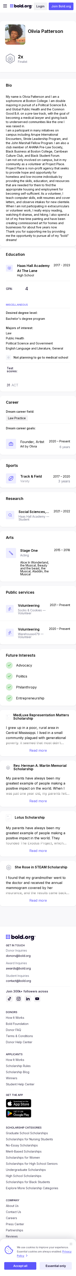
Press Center (15, 1224)
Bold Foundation (17, 1024)
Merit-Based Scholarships (24, 1151)
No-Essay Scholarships (22, 1145)
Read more (38, 750)
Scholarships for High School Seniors (32, 1163)
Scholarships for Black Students (28, 1182)
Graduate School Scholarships (27, 1133)
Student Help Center (20, 1084)
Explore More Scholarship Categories (32, 1188)
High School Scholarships (23, 1176)
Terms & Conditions (19, 1036)
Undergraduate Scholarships (26, 1170)
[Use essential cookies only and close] (71, 1244)
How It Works (15, 1017)
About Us (12, 1206)
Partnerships (14, 1230)
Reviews (12, 1236)
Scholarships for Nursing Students (29, 1139)
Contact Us (13, 1212)
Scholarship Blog (17, 1072)
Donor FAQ (13, 1030)
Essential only (56, 1266)
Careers (11, 1218)
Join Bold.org (61, 6)
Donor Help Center (19, 1042)
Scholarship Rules (18, 1066)
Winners (11, 1078)
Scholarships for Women (23, 1157)
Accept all (20, 1266)
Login (40, 6)
